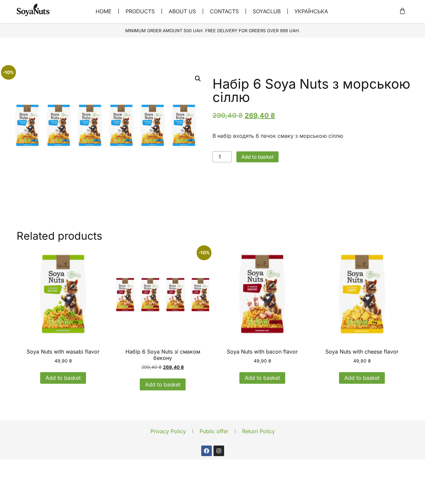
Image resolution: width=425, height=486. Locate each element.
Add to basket (257, 157)
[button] (198, 79)
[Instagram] (218, 451)
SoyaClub (267, 11)
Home (104, 11)
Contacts (224, 11)
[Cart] (402, 11)
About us (182, 11)
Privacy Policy (168, 431)
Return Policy (258, 431)
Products (140, 11)
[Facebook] (206, 451)
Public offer (214, 431)
